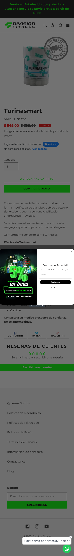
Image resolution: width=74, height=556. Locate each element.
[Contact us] (67, 548)
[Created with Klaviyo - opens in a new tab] (37, 306)
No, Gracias (55, 288)
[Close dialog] (72, 251)
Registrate (55, 282)
